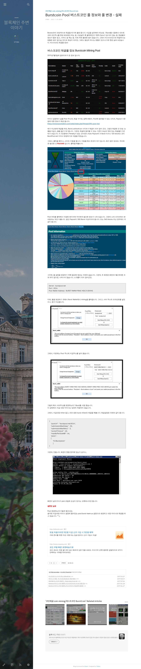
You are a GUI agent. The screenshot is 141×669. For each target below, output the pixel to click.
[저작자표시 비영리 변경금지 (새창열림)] (70, 563)
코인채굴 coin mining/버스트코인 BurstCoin (61, 11)
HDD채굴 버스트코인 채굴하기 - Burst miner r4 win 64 (63, 581)
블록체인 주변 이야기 (16, 25)
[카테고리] (5, 4)
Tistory (98, 666)
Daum (86, 666)
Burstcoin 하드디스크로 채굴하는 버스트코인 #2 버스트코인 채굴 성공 (67, 583)
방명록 (12, 665)
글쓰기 (4, 665)
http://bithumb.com (56, 529)
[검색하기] (28, 4)
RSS (20, 665)
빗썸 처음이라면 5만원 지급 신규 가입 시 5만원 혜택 (71, 532)
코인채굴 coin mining (54, 572)
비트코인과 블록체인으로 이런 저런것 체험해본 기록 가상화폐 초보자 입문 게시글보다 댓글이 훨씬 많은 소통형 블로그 (83, 637)
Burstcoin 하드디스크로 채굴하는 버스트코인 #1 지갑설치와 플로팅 (66, 586)
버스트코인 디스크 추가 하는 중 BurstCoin (59, 576)
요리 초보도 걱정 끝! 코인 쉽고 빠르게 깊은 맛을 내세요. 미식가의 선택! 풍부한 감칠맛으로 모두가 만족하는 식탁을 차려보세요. (86, 551)
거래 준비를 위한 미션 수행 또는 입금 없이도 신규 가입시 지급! (73, 535)
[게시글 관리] (56, 563)
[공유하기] (54, 563)
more (126, 602)
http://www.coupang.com (58, 544)
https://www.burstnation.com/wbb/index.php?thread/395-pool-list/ (73, 124)
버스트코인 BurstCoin (65, 572)
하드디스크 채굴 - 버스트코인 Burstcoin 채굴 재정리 (62, 579)
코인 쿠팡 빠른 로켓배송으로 (61, 547)
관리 (28, 665)
